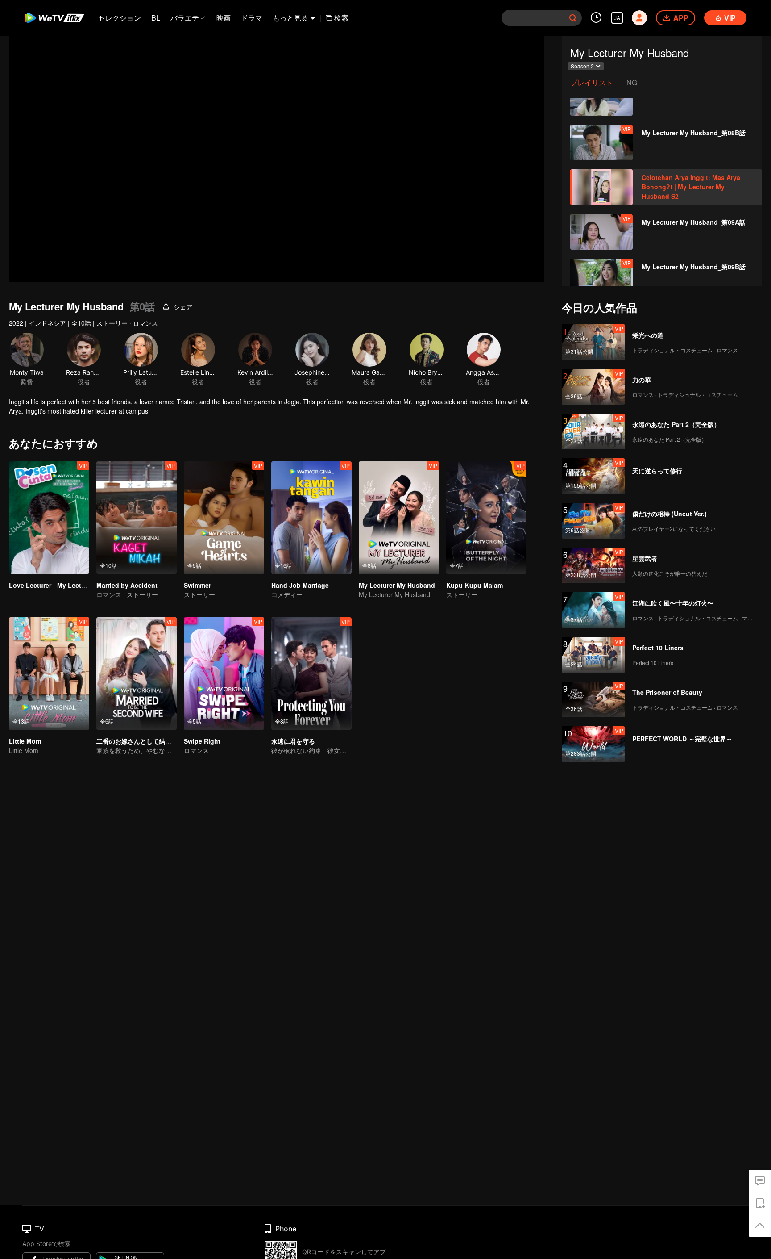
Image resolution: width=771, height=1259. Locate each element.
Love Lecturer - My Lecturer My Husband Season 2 (86, 585)
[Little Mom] (49, 673)
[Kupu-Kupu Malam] (486, 517)
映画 (223, 18)
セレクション (119, 18)
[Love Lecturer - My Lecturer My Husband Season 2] (49, 517)
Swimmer (197, 585)
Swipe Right (202, 740)
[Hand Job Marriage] (311, 517)
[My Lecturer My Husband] (399, 517)
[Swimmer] (224, 517)
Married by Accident (127, 585)
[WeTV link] (55, 18)
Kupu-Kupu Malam (474, 585)
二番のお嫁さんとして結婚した (140, 740)
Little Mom (25, 740)
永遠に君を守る (293, 740)
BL (155, 18)
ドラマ (251, 18)
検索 (341, 18)
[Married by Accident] (136, 517)
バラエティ (188, 18)
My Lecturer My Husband (397, 585)
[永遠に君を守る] (311, 673)
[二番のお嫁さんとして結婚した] (136, 673)
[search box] (573, 18)
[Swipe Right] (224, 673)
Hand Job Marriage (300, 585)
